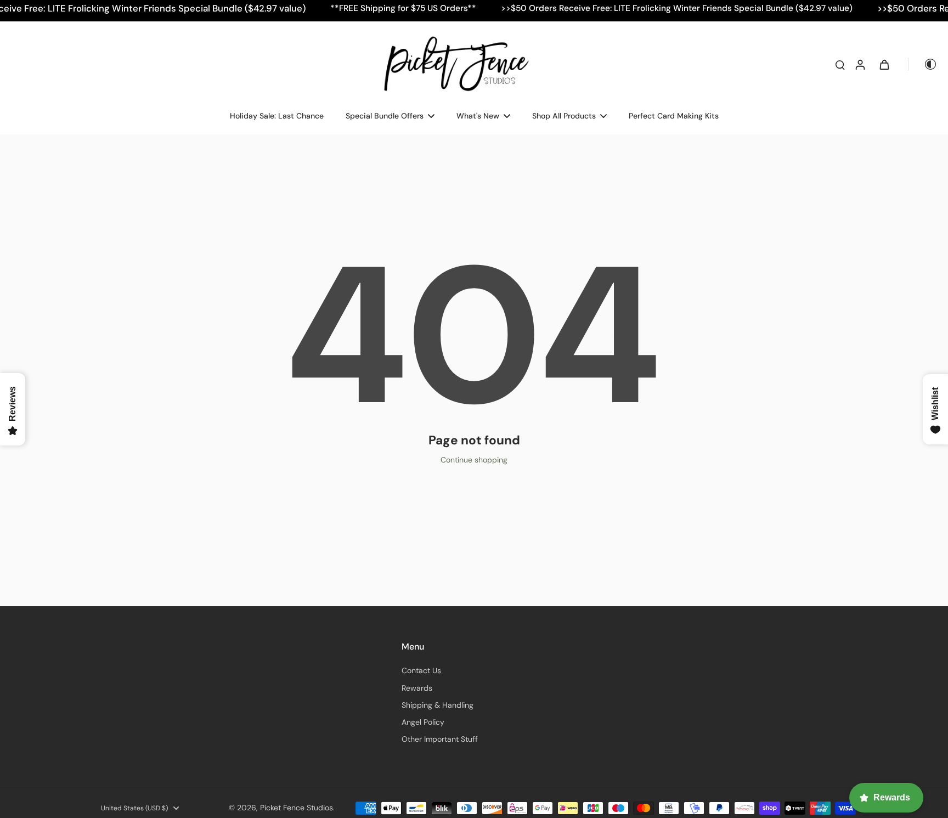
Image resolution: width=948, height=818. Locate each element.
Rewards (417, 688)
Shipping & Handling (437, 705)
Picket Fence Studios (296, 808)
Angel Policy (423, 722)
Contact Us (421, 670)
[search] (840, 64)
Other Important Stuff (440, 739)
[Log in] (860, 64)
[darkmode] (923, 64)
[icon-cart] (884, 64)
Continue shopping (474, 460)
